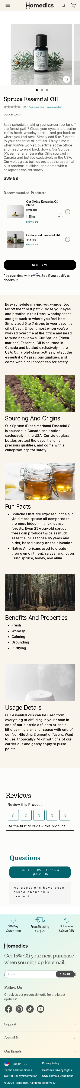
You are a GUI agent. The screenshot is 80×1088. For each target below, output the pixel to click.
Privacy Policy (50, 1063)
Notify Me (40, 265)
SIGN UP (65, 974)
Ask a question (54, 107)
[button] (13, 815)
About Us (11, 1038)
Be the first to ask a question (40, 872)
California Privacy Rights (57, 1070)
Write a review (36, 107)
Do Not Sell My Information (20, 1075)
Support (10, 1024)
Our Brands (13, 1051)
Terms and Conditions (18, 1070)
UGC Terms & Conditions (57, 1075)
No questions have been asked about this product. (39, 892)
